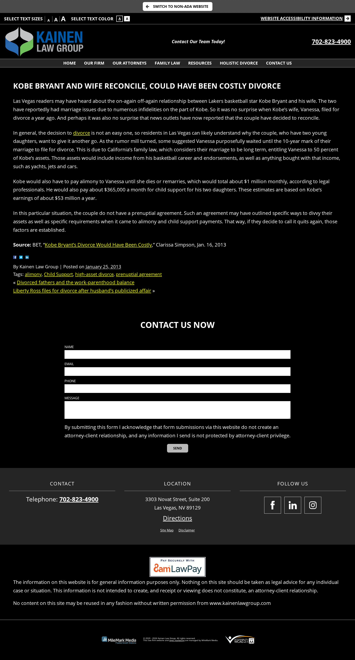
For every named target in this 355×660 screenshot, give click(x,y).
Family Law (167, 63)
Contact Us (279, 63)
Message (72, 398)
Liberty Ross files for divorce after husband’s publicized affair (82, 290)
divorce (81, 132)
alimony (33, 274)
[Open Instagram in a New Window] (312, 505)
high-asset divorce (94, 274)
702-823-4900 (331, 41)
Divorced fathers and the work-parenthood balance (75, 282)
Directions (177, 518)
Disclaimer (187, 530)
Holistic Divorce (239, 63)
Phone (70, 381)
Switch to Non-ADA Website (180, 6)
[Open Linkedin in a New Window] (292, 505)
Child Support (58, 274)
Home (69, 63)
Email (69, 364)
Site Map (167, 530)
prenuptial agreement (139, 274)
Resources (200, 63)
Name (69, 347)
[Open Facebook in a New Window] (272, 505)
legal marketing (176, 640)
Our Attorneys (129, 63)
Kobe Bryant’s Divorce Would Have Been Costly (98, 244)
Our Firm (94, 63)
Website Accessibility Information (302, 18)
